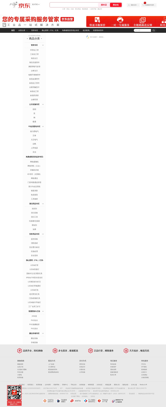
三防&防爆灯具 (34, 298)
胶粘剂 (34, 225)
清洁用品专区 (34, 204)
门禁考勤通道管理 (34, 182)
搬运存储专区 (34, 333)
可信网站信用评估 (49, 401)
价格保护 (113, 367)
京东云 (93, 396)
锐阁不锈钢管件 (34, 75)
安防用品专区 (34, 234)
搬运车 (100, 9)
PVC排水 (34, 329)
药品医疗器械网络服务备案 (74, 388)
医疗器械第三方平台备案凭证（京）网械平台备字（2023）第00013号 (102, 393)
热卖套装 (34, 195)
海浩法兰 (34, 58)
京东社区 (99, 385)
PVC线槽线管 (34, 324)
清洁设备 (34, 213)
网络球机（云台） (34, 166)
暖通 (34, 122)
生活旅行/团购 (21, 369)
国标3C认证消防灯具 (34, 273)
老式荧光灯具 (34, 294)
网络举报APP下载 (103, 401)
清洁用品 (78, 9)
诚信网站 (76, 401)
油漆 (34, 229)
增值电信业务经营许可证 (146, 393)
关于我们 (22, 385)
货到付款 (82, 364)
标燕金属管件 (34, 79)
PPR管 (34, 316)
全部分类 (21, 30)
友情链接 (82, 385)
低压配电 (86, 30)
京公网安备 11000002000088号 (29, 388)
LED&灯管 (34, 265)
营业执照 (132, 393)
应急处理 (34, 251)
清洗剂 (34, 209)
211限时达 (51, 367)
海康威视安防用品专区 (70, 30)
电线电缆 (85, 9)
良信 (34, 152)
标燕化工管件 (34, 83)
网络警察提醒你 (62, 401)
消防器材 (34, 243)
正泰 (34, 135)
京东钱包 (84, 396)
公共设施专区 (34, 104)
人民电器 (34, 148)
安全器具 (34, 255)
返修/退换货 (114, 372)
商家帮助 (56, 385)
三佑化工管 (34, 54)
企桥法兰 (34, 71)
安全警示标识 (34, 247)
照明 (34, 109)
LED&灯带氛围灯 (34, 286)
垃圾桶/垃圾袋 (34, 221)
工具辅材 (34, 199)
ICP (61, 388)
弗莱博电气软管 (34, 67)
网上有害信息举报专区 (90, 401)
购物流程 (20, 364)
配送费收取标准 (53, 372)
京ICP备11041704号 (50, 388)
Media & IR (143, 385)
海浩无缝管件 (34, 62)
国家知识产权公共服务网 (117, 401)
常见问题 (20, 372)
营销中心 (65, 385)
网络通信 (34, 178)
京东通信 (144, 375)
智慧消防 (34, 191)
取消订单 (113, 375)
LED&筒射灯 (34, 269)
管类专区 (34, 30)
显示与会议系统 (34, 186)
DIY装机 (144, 367)
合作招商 (48, 385)
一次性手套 (92, 9)
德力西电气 (34, 131)
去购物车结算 (149, 5)
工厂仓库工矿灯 (34, 306)
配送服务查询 (52, 369)
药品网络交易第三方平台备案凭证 (114, 388)
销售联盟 (91, 385)
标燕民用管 (34, 95)
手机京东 (74, 385)
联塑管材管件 (98, 30)
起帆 (34, 144)
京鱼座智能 (145, 377)
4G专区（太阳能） (34, 174)
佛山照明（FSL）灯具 (50, 30)
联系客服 (20, 377)
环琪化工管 (34, 50)
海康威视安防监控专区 (34, 157)
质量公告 (117, 385)
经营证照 (73, 393)
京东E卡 (144, 372)
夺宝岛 (143, 364)
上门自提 (51, 364)
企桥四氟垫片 (34, 87)
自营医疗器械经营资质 (93, 388)
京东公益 (134, 385)
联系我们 (30, 385)
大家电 (19, 375)
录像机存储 (34, 170)
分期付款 (82, 369)
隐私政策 (125, 385)
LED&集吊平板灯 (34, 302)
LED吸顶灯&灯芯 (34, 282)
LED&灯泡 (34, 290)
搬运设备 (34, 338)
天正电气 (34, 140)
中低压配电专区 (34, 126)
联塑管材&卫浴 (34, 311)
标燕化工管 (34, 91)
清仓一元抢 (70, 9)
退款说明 (113, 369)
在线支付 (82, 367)
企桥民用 (34, 100)
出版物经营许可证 (84, 391)
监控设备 (34, 239)
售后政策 (113, 364)
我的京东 (134, 5)
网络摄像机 (34, 162)
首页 (13, 30)
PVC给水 (34, 320)
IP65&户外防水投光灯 (34, 278)
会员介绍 (20, 367)
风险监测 (108, 385)
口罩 (63, 9)
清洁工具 (34, 217)
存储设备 (34, 342)
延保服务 (144, 369)
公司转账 (82, 372)
